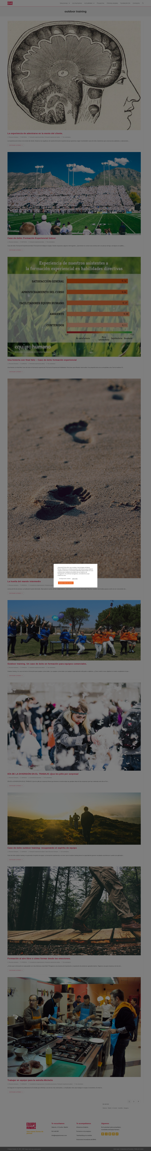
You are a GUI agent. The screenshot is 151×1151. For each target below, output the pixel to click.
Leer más (75, 578)
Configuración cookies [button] (65, 578)
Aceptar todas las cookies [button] (66, 583)
